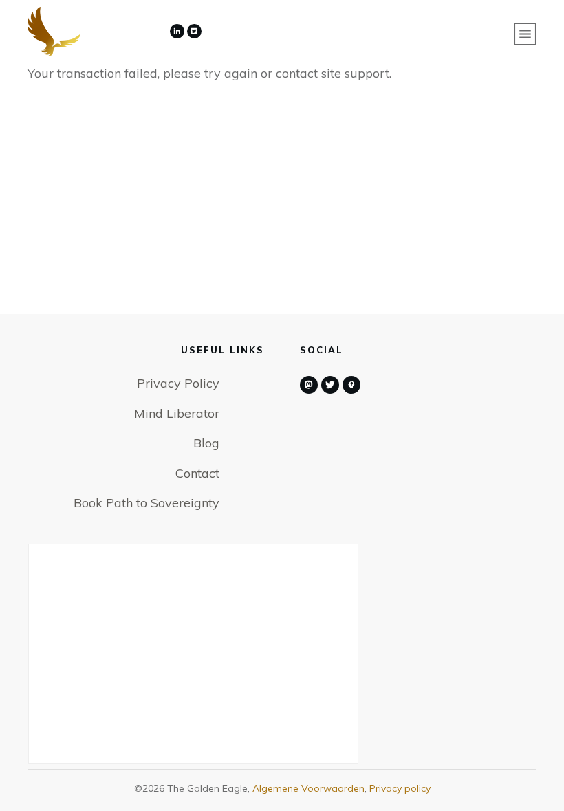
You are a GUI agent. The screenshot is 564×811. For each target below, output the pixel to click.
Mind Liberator (176, 413)
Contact (197, 473)
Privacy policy (400, 788)
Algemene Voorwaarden (308, 788)
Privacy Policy (178, 383)
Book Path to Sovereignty (146, 503)
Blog (206, 443)
